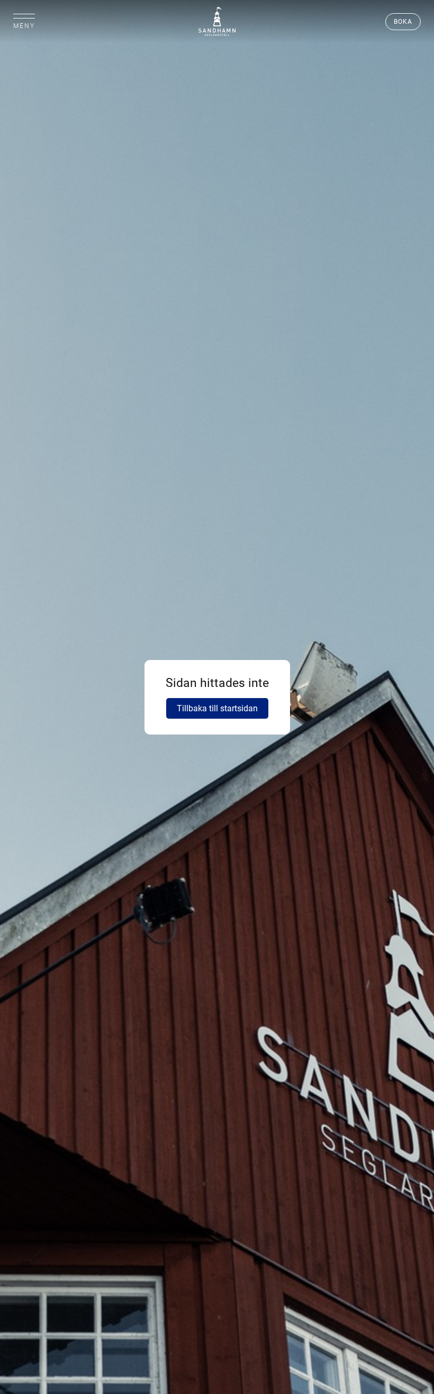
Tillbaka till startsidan (217, 708)
